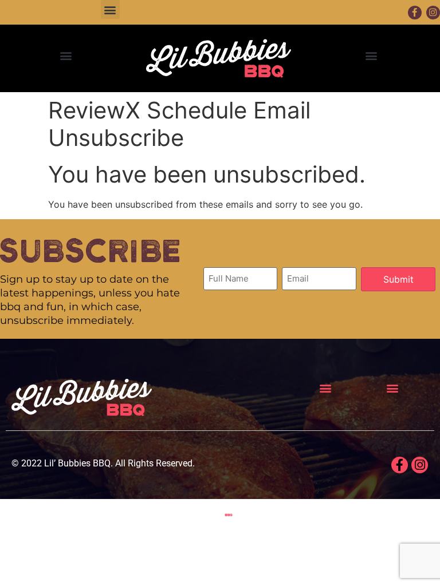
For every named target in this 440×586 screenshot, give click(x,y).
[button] (110, 9)
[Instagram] (419, 465)
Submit (398, 279)
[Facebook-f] (415, 12)
